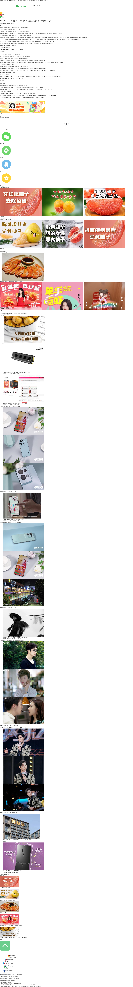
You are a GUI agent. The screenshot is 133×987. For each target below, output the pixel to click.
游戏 (16, 0)
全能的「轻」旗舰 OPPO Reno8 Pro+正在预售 (10, 406)
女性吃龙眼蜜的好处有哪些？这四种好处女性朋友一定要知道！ (13, 313)
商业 (30, 0)
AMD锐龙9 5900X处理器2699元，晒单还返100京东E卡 (15, 403)
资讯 (3, 0)
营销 (25, 0)
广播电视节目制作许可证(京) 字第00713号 (9, 976)
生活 (21, 0)
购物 (45, 0)
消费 (41, 0)
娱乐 (8, 0)
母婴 (23, 0)
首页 (1, 0)
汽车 (43, 0)
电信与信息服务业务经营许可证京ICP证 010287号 (11, 974)
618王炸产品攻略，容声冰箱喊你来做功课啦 (12, 870)
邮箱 (28, 0)
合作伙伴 (10, 983)
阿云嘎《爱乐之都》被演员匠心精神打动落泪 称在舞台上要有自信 (14, 727)
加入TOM (19, 983)
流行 (5, 0)
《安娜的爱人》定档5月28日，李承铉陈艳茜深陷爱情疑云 (12, 640)
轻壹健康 (2, 315)
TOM (1, 253)
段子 (39, 0)
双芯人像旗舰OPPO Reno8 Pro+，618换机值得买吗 (11, 522)
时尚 (14, 0)
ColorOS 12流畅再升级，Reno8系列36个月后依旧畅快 (14, 519)
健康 (36, 0)
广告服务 (15, 983)
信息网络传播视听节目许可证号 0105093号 (9, 978)
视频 (32, 0)
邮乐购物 (6, 983)
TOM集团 (2, 983)
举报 (1, 116)
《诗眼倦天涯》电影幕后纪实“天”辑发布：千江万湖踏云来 (15, 637)
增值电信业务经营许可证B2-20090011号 (9, 980)
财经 (34, 0)
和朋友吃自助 (3, 251)
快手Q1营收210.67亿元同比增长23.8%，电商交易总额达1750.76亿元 (18, 839)
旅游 (19, 0)
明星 (12, 0)
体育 (10, 0)
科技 (47, 0)
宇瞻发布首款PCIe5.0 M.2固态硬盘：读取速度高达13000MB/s (16, 372)
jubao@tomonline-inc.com (35, 986)
